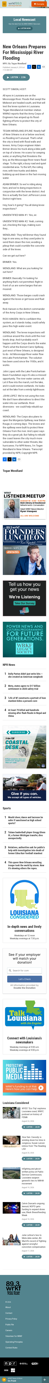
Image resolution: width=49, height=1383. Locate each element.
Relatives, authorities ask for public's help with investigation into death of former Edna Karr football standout (26, 850)
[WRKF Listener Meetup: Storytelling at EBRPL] (24, 505)
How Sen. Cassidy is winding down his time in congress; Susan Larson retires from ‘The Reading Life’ (34, 1143)
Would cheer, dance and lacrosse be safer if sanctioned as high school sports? (25, 820)
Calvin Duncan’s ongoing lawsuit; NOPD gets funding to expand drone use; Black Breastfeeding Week (34, 1209)
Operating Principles (14, 1342)
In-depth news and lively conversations (24, 929)
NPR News (9, 664)
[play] (4, 1379)
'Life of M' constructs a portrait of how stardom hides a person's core (27, 699)
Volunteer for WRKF (13, 1336)
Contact (8, 1313)
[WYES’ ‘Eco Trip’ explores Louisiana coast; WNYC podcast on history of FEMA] (11, 1113)
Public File (9, 1325)
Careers (8, 1330)
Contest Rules (11, 1348)
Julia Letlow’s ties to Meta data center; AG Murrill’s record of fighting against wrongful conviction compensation (34, 1241)
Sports (7, 808)
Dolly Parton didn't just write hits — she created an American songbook (25, 675)
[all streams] (45, 1379)
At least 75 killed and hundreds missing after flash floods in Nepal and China (27, 713)
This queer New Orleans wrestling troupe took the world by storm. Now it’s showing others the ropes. (26, 865)
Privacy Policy (11, 1319)
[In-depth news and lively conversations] (24, 899)
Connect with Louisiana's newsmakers (24, 1040)
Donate (40, 4)
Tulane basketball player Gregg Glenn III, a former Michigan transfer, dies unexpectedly (26, 835)
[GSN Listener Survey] (24, 598)
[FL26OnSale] (24, 550)
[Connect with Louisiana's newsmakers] (24, 1015)
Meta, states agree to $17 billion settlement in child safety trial (24, 687)
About (8, 1307)
